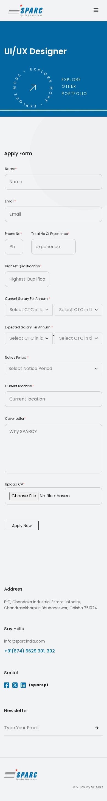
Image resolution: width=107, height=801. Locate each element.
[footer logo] (20, 774)
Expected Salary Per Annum (29, 327)
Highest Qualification (23, 266)
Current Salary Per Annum (27, 298)
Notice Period (17, 357)
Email (10, 201)
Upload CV (15, 484)
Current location (19, 386)
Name (11, 168)
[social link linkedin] (23, 685)
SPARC (97, 787)
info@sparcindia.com (24, 641)
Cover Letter (15, 418)
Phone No (13, 233)
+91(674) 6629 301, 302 (29, 651)
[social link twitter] (15, 685)
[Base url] (25, 10)
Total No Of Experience (50, 233)
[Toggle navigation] (96, 10)
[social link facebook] (7, 685)
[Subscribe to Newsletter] (96, 728)
